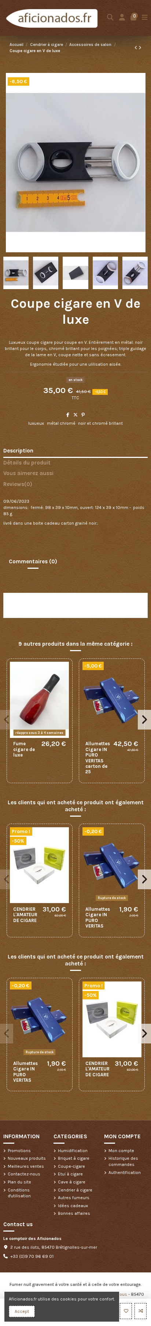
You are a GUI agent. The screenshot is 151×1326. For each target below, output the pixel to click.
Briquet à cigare (73, 1158)
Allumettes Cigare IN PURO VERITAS (97, 917)
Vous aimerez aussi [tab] (28, 473)
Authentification (124, 1172)
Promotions (19, 1150)
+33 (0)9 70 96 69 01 (32, 1256)
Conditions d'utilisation (19, 1193)
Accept (22, 1311)
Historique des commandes (123, 1161)
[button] (6, 720)
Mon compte (121, 1150)
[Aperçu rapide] (63, 696)
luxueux (36, 423)
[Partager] (67, 414)
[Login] (122, 17)
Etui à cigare (70, 1174)
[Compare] (63, 684)
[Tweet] (75, 414)
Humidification (73, 1150)
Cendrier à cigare (75, 1190)
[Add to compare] (141, 1311)
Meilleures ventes (26, 1166)
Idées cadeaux (73, 1205)
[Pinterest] (83, 414)
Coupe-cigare (71, 1166)
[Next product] (140, 47)
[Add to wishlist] (126, 1311)
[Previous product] (137, 47)
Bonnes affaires (74, 1213)
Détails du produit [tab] (27, 463)
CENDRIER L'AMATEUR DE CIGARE (25, 914)
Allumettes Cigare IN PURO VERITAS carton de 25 (97, 757)
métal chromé (61, 423)
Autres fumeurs (73, 1197)
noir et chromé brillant (100, 423)
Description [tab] (18, 451)
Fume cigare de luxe (24, 749)
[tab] (75, 485)
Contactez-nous (24, 1174)
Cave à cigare (71, 1182)
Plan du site (19, 1182)
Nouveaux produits (27, 1158)
